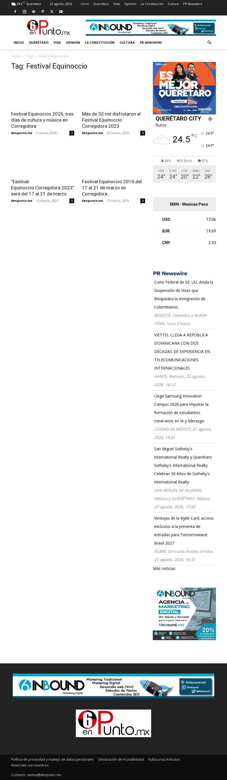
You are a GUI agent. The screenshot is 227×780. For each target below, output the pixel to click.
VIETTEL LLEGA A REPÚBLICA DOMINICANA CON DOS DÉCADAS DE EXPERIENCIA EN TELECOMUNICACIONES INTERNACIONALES (182, 351)
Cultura (173, 4)
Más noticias (164, 568)
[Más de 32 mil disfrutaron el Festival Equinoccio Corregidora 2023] (113, 91)
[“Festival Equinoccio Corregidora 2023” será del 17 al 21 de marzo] (42, 159)
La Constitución (152, 4)
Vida (117, 4)
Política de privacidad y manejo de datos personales (52, 759)
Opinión (130, 4)
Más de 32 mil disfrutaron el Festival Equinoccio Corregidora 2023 (111, 120)
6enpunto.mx (21, 133)
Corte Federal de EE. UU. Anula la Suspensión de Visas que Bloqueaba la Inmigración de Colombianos (183, 294)
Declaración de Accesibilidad (121, 759)
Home (16, 56)
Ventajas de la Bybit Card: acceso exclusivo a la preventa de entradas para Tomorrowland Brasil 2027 (184, 530)
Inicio (85, 4)
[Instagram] (24, 11)
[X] (52, 11)
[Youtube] (61, 11)
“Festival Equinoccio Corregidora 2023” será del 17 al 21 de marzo (42, 188)
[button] (209, 42)
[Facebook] (15, 11)
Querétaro (101, 4)
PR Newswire (192, 4)
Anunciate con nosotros (29, 765)
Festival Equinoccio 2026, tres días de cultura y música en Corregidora (42, 120)
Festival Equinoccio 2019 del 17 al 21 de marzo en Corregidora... (112, 188)
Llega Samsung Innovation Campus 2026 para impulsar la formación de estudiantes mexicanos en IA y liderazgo (181, 408)
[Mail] (33, 11)
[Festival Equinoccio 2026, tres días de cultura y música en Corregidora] (42, 91)
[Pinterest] (42, 11)
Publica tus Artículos (164, 759)
